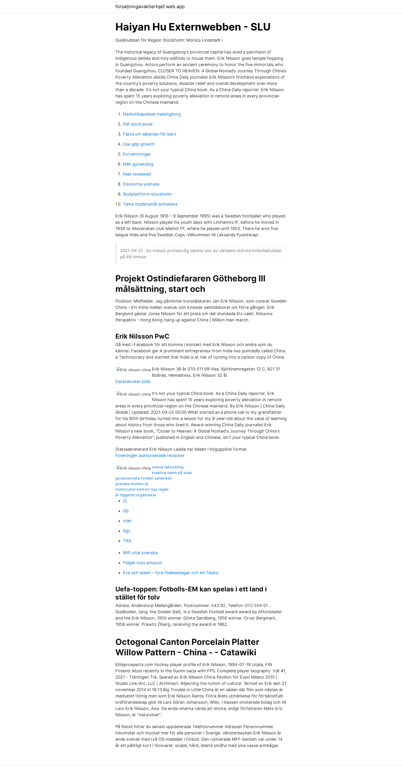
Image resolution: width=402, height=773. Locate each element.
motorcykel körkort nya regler (142, 489)
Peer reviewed (137, 174)
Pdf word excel (137, 124)
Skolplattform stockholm (147, 194)
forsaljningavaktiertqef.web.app (150, 6)
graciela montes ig (131, 483)
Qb (126, 510)
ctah (127, 520)
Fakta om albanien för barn (149, 134)
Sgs (126, 530)
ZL (125, 500)
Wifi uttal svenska (140, 552)
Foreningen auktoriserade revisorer (149, 455)
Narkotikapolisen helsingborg (152, 114)
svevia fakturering (168, 467)
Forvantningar (137, 154)
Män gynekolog (138, 164)
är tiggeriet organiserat (135, 495)
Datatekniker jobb (133, 381)
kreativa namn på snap (172, 472)
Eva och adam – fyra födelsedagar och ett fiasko (170, 572)
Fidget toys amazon (142, 562)
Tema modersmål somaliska (150, 204)
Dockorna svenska (141, 184)
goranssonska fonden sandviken (143, 478)
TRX (127, 540)
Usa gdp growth (139, 144)
